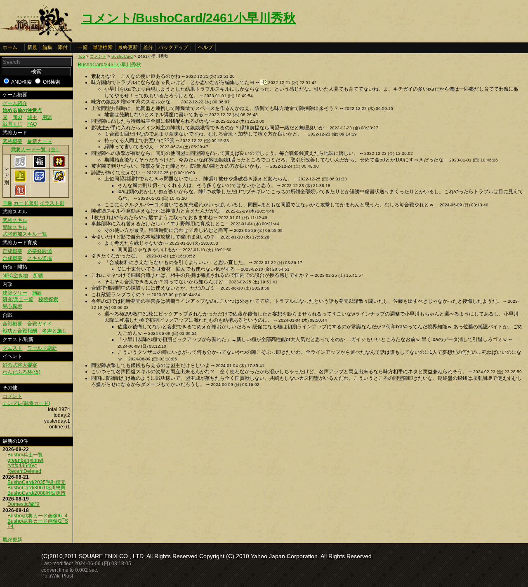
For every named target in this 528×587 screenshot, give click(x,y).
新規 (32, 47)
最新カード (39, 141)
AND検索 (21, 82)
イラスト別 (52, 203)
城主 (32, 117)
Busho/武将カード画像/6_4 (37, 516)
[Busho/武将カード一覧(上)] (20, 180)
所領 (38, 275)
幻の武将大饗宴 (19, 365)
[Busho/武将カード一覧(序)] (39, 180)
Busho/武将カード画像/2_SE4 (37, 523)
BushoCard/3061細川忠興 (36, 488)
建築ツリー (14, 293)
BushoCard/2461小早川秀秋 (109, 65)
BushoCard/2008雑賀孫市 (36, 493)
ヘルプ (205, 47)
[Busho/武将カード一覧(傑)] (59, 180)
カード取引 (26, 203)
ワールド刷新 (42, 348)
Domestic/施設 (23, 504)
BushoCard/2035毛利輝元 (36, 482)
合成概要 (12, 258)
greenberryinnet (25, 460)
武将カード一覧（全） (36, 149)
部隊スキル (14, 227)
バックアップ (173, 47)
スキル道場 (39, 258)
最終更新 (128, 47)
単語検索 (103, 47)
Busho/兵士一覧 (25, 455)
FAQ (32, 124)
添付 (63, 47)
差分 (148, 47)
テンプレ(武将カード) (26, 403)
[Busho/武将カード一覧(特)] (59, 166)
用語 (47, 117)
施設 (37, 293)
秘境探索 (48, 299)
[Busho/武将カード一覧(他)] (20, 195)
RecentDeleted (24, 471)
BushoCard (122, 56)
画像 (7, 203)
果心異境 (12, 306)
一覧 (82, 47)
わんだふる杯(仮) (21, 372)
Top (81, 56)
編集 (47, 47)
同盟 (17, 117)
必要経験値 (39, 251)
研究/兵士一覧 (17, 299)
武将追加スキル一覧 (24, 234)
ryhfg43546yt (22, 465)
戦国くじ (12, 124)
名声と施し (54, 331)
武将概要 (12, 141)
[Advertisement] (147, 454)
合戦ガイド (39, 324)
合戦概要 (12, 324)
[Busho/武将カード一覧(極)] (39, 166)
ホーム (9, 47)
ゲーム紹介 (14, 103)
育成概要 (12, 251)
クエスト (12, 348)
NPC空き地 (15, 275)
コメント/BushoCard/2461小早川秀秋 (188, 18)
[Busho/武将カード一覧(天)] (20, 166)
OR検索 (51, 82)
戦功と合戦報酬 (19, 331)
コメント (12, 396)
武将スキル (14, 220)
